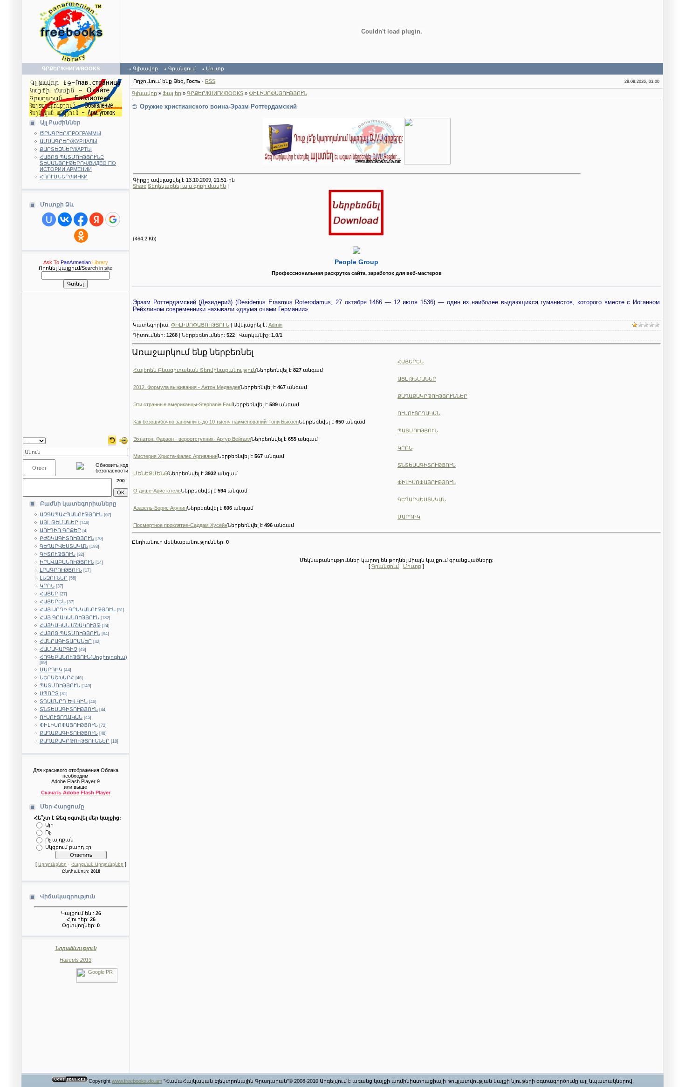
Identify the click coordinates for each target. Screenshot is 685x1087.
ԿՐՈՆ (47, 585)
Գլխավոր (145, 68)
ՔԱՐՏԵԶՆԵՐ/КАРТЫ (66, 149)
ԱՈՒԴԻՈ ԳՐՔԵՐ (60, 530)
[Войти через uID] (49, 219)
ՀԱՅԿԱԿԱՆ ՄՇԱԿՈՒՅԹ (70, 625)
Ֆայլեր (172, 93)
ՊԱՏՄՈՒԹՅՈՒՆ (60, 685)
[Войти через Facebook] (81, 219)
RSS (210, 81)
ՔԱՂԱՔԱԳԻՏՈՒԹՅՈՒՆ (69, 733)
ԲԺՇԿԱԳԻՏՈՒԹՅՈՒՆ (67, 538)
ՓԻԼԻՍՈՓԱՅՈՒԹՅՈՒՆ (69, 725)
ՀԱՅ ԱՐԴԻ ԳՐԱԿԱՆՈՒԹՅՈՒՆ (78, 609)
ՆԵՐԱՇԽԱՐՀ (57, 677)
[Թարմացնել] (112, 440)
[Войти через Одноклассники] (81, 236)
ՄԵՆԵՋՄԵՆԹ (150, 473)
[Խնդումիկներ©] (123, 440)
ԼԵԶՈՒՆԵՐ (54, 578)
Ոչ (48, 831)
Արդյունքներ (52, 864)
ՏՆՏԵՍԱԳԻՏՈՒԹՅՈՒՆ (69, 709)
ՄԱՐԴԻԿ (51, 669)
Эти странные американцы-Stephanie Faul (183, 404)
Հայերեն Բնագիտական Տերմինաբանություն (194, 370)
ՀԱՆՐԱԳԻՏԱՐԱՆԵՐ (66, 641)
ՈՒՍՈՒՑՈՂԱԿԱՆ (61, 717)
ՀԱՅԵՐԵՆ (53, 601)
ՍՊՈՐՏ (49, 693)
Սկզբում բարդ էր (68, 846)
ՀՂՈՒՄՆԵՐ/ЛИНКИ (64, 176)
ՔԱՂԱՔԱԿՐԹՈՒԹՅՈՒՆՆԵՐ (75, 741)
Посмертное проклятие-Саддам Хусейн (180, 525)
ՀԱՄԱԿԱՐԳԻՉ (58, 649)
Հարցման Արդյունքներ (97, 864)
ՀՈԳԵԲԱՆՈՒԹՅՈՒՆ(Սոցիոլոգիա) (83, 657)
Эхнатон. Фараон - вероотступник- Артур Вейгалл (192, 439)
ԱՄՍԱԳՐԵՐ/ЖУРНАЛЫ (68, 141)
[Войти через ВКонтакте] (65, 219)
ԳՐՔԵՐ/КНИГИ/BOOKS (215, 93)
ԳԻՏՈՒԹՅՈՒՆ (57, 554)
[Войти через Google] (112, 219)
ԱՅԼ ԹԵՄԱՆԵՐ (59, 522)
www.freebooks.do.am (137, 1081)
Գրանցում (182, 68)
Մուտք (215, 68)
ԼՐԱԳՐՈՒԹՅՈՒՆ (61, 570)
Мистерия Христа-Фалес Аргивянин (175, 456)
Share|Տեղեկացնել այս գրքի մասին (179, 186)
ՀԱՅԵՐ (49, 593)
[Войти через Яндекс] (96, 219)
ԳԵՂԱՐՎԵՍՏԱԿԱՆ (64, 546)
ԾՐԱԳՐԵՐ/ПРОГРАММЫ (70, 133)
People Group (356, 262)
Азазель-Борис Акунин (160, 508)
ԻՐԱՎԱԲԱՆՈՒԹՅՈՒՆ (67, 562)
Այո (49, 824)
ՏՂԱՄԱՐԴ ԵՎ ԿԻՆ (64, 701)
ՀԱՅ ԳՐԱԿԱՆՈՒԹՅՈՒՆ (69, 617)
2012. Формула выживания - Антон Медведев (186, 387)
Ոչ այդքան (59, 839)
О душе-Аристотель (157, 490)
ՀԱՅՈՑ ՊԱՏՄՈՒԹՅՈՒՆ (70, 633)
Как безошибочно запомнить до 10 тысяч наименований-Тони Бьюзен (216, 421)
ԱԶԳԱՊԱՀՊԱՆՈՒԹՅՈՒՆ (71, 514)
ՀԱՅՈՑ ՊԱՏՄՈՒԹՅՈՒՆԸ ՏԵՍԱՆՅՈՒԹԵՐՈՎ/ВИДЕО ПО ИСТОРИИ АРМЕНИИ (78, 163)
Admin (275, 325)
